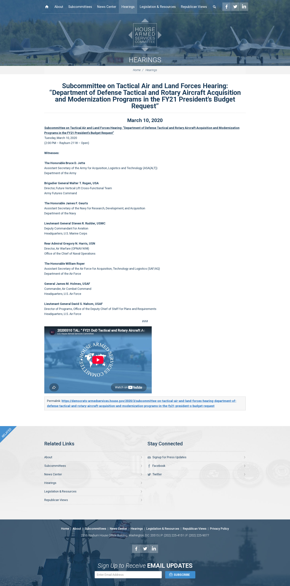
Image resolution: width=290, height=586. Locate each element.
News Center (106, 7)
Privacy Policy (219, 528)
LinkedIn (244, 7)
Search (214, 6)
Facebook (226, 7)
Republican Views (194, 7)
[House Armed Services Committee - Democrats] (145, 35)
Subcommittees (80, 7)
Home (47, 6)
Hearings (128, 7)
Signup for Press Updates (169, 457)
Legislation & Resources (158, 7)
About (58, 7)
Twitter (235, 7)
